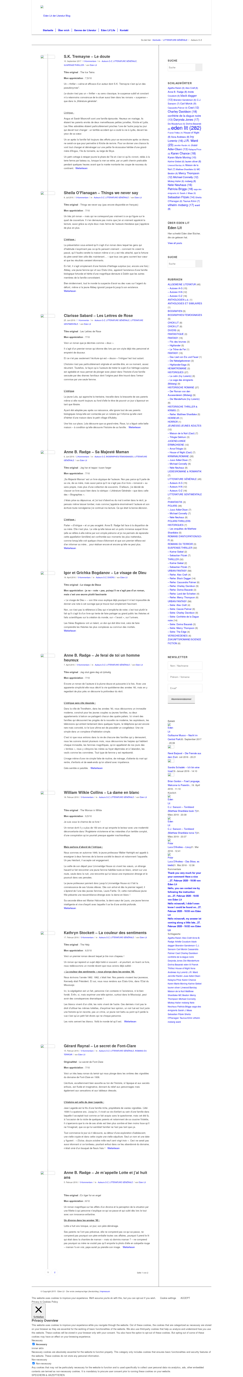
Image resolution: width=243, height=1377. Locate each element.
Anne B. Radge (177, 91)
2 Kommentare (82, 456)
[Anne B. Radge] (48, 457)
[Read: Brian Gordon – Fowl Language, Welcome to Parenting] (171, 775)
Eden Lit (93, 65)
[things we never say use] (48, 198)
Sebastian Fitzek (181, 197)
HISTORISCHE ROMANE (181, 387)
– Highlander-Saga (177, 364)
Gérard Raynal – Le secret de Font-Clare (100, 1045)
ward (178, 1021)
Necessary (41, 1344)
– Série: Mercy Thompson (181, 628)
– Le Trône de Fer (177, 349)
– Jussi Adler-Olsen (178, 460)
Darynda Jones (186, 119)
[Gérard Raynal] (48, 1051)
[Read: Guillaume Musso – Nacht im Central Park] (171, 731)
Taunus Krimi (191, 201)
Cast (193, 107)
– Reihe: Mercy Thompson (181, 597)
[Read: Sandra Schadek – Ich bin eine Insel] (171, 761)
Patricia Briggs (180, 189)
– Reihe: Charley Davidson (181, 586)
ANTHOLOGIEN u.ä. (178, 299)
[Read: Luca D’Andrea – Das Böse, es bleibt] (171, 857)
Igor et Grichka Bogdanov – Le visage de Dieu (105, 572)
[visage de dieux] (48, 578)
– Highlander (174, 345)
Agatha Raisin (176, 87)
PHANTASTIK (175, 502)
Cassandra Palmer (177, 107)
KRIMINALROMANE (178, 456)
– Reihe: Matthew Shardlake (182, 414)
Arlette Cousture (183, 941)
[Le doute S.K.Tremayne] (48, 62)
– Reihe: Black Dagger (179, 578)
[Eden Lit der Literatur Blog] (55, 15)
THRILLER (173, 559)
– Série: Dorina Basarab (180, 624)
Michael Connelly (185, 177)
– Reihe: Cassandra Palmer (182, 582)
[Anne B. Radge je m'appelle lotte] (48, 1178)
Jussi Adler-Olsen (182, 147)
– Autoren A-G (175, 288)
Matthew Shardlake (186, 169)
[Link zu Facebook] (199, 2)
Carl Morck (188, 103)
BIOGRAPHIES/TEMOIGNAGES (119, 456)
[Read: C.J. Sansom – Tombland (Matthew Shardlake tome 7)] (171, 825)
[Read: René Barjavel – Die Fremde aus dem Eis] (171, 747)
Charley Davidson (182, 111)
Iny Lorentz (181, 138)
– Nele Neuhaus (176, 467)
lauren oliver (193, 161)
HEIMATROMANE (177, 368)
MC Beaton (183, 995)
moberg (190, 181)
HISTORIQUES (176, 372)
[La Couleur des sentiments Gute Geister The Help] (48, 938)
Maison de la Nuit (176, 991)
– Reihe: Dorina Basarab (180, 589)
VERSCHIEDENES (178, 635)
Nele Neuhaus (180, 185)
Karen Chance (183, 153)
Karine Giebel (176, 161)
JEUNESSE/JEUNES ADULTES (184, 425)
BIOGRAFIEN (175, 311)
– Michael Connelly (177, 463)
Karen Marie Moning (182, 157)
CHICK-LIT (173, 322)
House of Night (182, 968)
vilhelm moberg (181, 205)
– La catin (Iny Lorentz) (180, 376)
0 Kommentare (90, 61)
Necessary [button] (37, 1340)
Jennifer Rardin (182, 145)
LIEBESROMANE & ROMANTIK (185, 471)
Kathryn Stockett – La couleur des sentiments (105, 932)
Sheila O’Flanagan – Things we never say (101, 192)
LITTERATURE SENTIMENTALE (185, 494)
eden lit (186, 127)
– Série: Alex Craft (177, 605)
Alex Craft (191, 87)
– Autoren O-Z (175, 296)
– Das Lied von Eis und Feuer (183, 357)
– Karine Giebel (176, 551)
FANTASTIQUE (176, 334)
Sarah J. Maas (188, 193)
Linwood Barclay (176, 165)
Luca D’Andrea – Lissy (179, 847)
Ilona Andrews (180, 136)
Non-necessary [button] (39, 1359)
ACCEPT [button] (185, 1298)
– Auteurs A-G (175, 483)
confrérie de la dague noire (181, 956)
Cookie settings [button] (168, 1298)
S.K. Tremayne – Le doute (87, 56)
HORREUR (173, 418)
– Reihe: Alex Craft (177, 574)
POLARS (172, 505)
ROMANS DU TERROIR (180, 544)
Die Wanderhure (191, 960)
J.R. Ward (193, 972)
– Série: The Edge (177, 631)
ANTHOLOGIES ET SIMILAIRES (185, 303)
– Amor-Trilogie (175, 448)
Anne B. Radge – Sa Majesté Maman (96, 451)
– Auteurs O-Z (175, 490)
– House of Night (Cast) (180, 452)
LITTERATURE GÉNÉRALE (125, 61)
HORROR (173, 421)
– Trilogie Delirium (177, 437)
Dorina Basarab (175, 964)
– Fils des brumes (177, 341)
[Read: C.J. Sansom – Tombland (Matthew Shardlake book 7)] (171, 803)
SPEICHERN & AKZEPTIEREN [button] (48, 1375)
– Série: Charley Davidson (181, 612)
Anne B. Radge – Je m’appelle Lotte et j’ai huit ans (105, 1175)
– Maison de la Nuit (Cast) (181, 433)
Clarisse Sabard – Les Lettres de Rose (98, 315)
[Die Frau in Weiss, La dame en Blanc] (48, 798)
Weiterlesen (81, 168)
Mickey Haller (176, 181)
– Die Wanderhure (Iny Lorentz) (184, 399)
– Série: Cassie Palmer (180, 609)
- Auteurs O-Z (106, 61)
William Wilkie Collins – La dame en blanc (101, 792)
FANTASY (173, 338)
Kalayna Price (174, 979)
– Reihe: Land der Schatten (182, 593)
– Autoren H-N (175, 292)
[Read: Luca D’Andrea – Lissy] (171, 843)
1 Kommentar (83, 320)
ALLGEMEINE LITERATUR (182, 284)
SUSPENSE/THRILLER (74, 65)
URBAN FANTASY (177, 570)
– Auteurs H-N (175, 486)
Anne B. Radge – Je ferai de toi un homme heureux (102, 657)
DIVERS (111, 577)
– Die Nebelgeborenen (179, 360)
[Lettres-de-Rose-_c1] (48, 321)
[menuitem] (48, 30)
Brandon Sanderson (184, 99)
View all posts (175, 243)
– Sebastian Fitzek (177, 555)
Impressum (105, 1291)
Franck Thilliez (175, 132)
